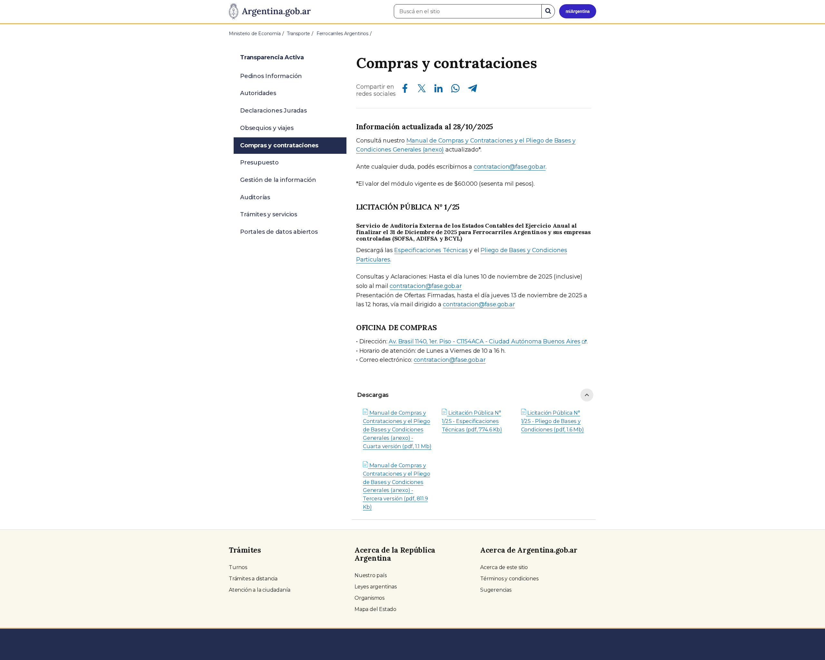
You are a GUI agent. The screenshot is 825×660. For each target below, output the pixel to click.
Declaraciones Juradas (273, 110)
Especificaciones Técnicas (431, 250)
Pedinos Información (271, 76)
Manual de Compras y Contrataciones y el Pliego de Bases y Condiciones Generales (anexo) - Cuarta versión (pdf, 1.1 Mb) (397, 429)
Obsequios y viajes (266, 128)
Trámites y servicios (268, 214)
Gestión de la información (278, 179)
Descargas (373, 395)
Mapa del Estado (375, 609)
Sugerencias (495, 590)
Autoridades (258, 93)
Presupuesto (259, 162)
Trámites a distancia (253, 579)
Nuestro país (370, 575)
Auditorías (255, 197)
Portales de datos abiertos (279, 231)
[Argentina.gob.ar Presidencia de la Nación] (269, 11)
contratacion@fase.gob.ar (510, 166)
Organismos (369, 598)
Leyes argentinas (375, 587)
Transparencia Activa (272, 57)
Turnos (238, 567)
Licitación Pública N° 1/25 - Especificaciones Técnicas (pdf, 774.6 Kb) (472, 421)
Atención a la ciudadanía (259, 590)
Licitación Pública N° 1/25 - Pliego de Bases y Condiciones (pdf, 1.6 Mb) (552, 421)
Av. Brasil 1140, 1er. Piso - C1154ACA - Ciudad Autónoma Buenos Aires (484, 341)
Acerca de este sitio (504, 567)
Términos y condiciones (509, 579)
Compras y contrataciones (279, 145)
